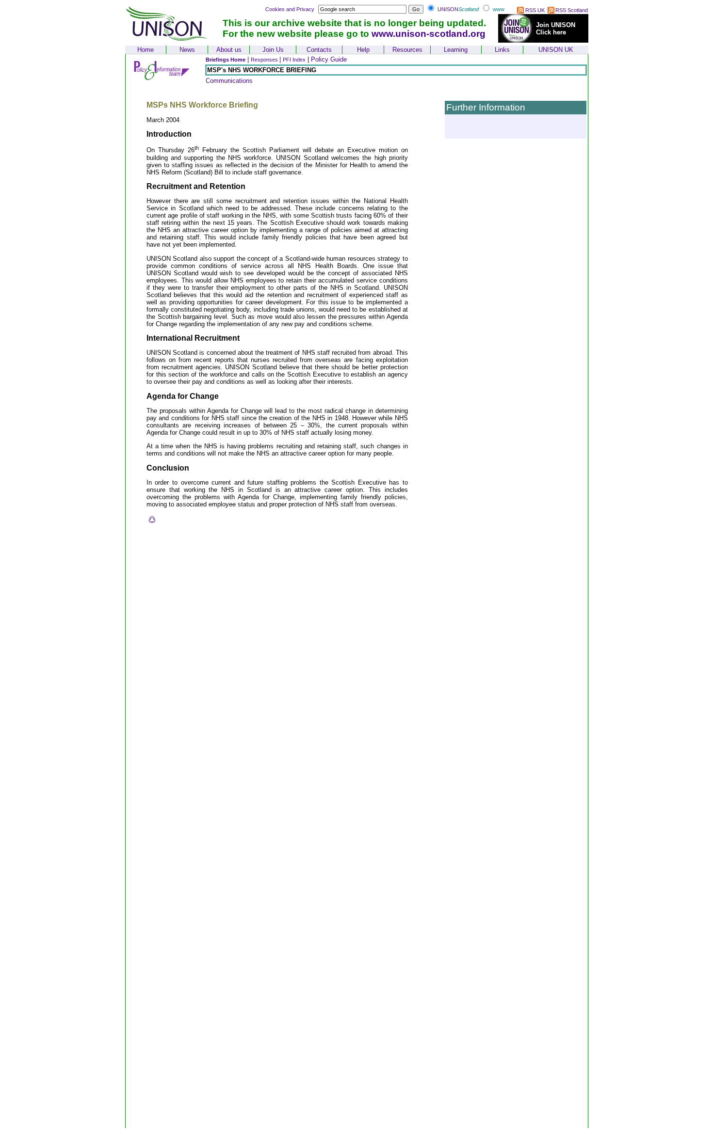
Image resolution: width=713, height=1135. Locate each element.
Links (502, 49)
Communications (229, 80)
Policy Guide (329, 59)
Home (145, 49)
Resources (407, 49)
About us (229, 49)
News (187, 49)
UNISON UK (555, 49)
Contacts (319, 49)
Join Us (273, 49)
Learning (456, 49)
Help (363, 49)
